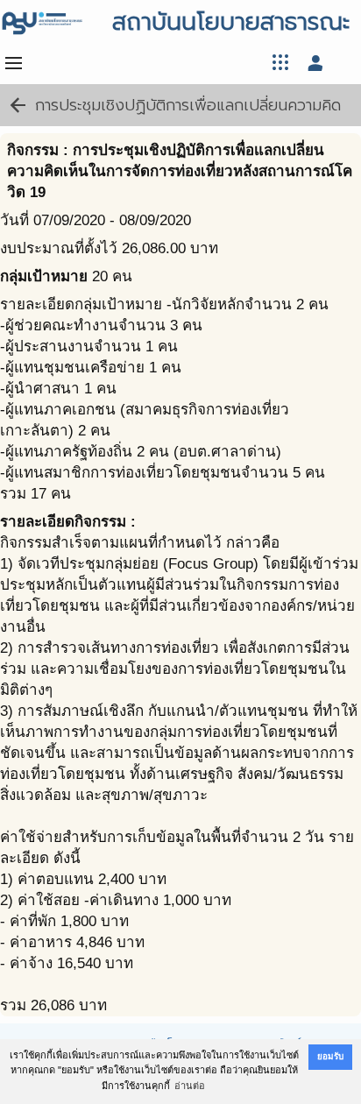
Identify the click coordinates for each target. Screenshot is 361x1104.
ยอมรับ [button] (330, 1056)
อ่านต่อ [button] (189, 1085)
